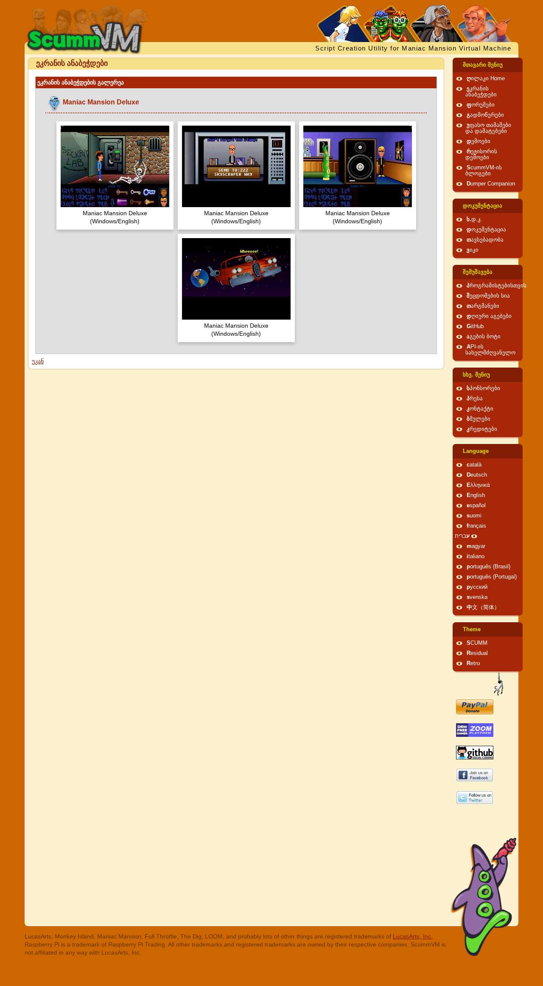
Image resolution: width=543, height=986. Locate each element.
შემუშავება (478, 272)
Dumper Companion (491, 184)
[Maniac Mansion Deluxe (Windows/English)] (115, 167)
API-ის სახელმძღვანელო (490, 350)
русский (477, 587)
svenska (477, 597)
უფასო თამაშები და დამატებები (488, 128)
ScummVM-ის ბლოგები (483, 171)
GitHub (475, 326)
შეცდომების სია (488, 296)
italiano (475, 556)
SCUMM (477, 643)
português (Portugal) (492, 577)
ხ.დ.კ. (474, 219)
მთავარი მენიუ (483, 65)
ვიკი (473, 250)
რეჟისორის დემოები (481, 154)
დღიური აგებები (489, 316)
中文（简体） (483, 607)
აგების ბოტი (484, 337)
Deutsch (477, 475)
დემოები (478, 141)
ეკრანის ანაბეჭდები (481, 92)
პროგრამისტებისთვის (496, 286)
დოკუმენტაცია (482, 206)
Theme (472, 629)
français (476, 526)
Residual (477, 653)
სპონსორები (483, 388)
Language (476, 451)
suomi (474, 516)
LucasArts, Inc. (413, 936)
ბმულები (478, 419)
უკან (38, 361)
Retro (473, 663)
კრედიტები (482, 429)
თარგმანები (483, 306)
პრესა (475, 399)
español (476, 505)
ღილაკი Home (486, 78)
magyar (476, 546)
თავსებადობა (485, 240)
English (476, 495)
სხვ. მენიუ (476, 375)
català (474, 465)
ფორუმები (481, 105)
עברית (462, 536)
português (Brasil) (488, 567)
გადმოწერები (485, 115)
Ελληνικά (478, 485)
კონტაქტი (480, 409)
